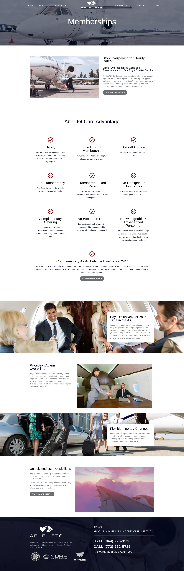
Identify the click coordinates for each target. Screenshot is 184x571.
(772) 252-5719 (157, 5)
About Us (43, 5)
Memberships (61, 5)
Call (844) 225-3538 (112, 541)
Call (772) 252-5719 (112, 546)
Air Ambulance (122, 5)
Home (30, 5)
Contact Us (140, 5)
